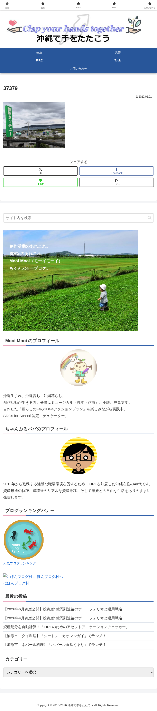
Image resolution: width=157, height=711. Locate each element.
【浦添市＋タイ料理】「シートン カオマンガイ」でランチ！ (54, 636)
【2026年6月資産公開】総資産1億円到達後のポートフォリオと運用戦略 (62, 609)
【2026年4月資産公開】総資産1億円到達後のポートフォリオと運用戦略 (62, 618)
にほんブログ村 (16, 583)
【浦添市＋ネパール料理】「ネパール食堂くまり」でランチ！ (54, 645)
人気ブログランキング (19, 563)
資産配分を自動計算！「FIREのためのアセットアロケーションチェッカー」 (66, 627)
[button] (116, 182)
